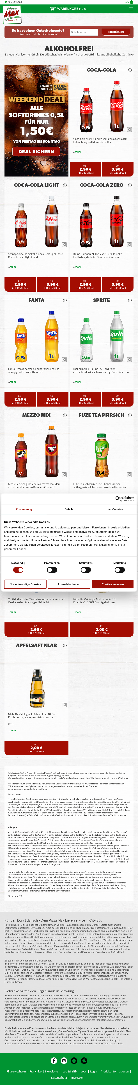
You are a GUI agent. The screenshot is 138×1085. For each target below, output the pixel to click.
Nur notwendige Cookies (25, 584)
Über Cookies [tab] (114, 509)
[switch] (52, 570)
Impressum (77, 1077)
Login (126, 2)
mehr (78, 151)
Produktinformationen (115, 1071)
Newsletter (52, 1071)
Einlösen (116, 32)
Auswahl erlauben (69, 584)
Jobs (84, 1071)
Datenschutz (59, 1077)
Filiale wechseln (16, 1071)
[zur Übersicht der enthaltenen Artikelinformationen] (130, 70)
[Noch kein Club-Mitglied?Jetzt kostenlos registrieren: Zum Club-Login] (36, 121)
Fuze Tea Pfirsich (101, 415)
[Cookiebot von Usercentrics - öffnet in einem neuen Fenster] (118, 498)
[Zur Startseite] (12, 14)
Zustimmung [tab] (24, 509)
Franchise (35, 1071)
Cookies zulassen (113, 584)
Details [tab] (69, 509)
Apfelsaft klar (36, 645)
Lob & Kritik (70, 1071)
